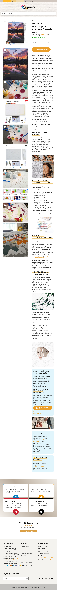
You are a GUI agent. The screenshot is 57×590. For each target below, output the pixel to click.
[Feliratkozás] (27, 578)
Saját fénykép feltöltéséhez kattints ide (42, 407)
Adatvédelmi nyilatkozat (27, 559)
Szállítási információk (26, 562)
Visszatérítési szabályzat (27, 565)
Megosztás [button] (36, 129)
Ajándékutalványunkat (39, 466)
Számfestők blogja (25, 546)
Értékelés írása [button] (28, 531)
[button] (3, 7)
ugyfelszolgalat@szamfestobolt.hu (32, 1)
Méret (46, 40)
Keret (33, 40)
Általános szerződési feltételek (26, 554)
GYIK (22, 569)
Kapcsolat (23, 550)
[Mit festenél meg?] (54, 13)
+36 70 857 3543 (20, 1)
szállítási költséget (44, 34)
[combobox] (28, 13)
